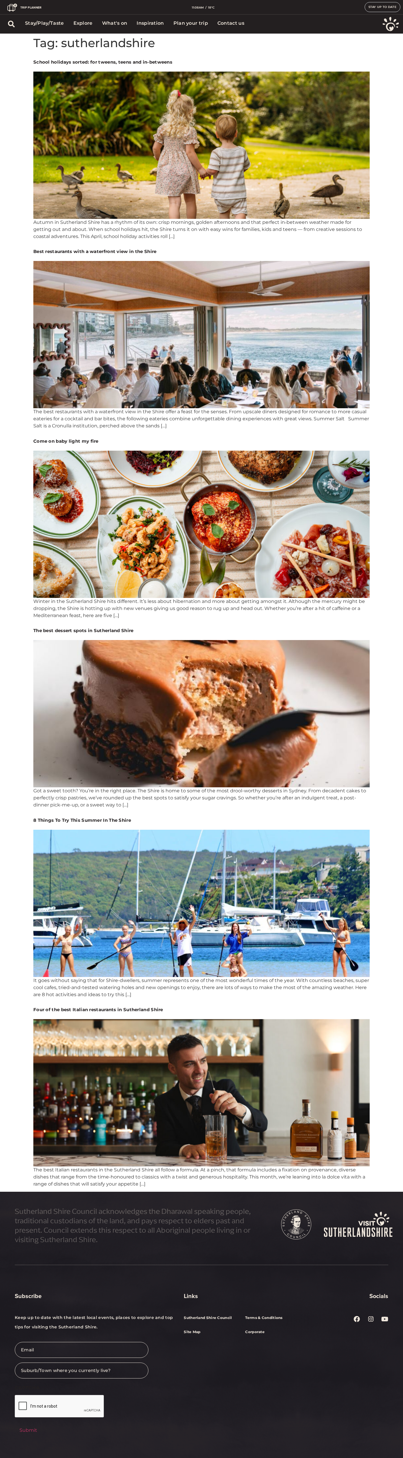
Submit (28, 1430)
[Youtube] (385, 1319)
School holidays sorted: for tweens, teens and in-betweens (102, 62)
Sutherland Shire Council (208, 1317)
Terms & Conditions (263, 1317)
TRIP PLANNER (31, 7)
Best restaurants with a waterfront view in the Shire (95, 251)
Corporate (255, 1332)
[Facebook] (357, 1319)
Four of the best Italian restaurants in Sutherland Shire (98, 1009)
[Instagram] (371, 1319)
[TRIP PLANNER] (12, 7)
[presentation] (59, 1406)
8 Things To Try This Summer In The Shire (82, 820)
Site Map (192, 1332)
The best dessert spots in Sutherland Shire (83, 630)
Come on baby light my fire (66, 441)
